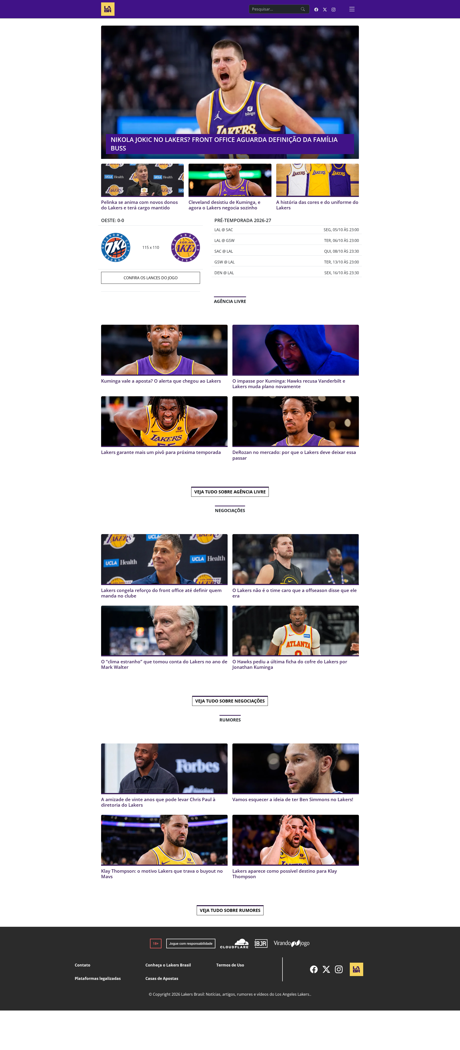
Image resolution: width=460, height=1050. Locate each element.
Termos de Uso (230, 965)
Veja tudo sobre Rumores (230, 910)
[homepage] (108, 8)
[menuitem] (314, 969)
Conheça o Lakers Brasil (168, 965)
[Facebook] (314, 969)
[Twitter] (326, 969)
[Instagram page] (333, 9)
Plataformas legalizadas (98, 978)
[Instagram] (339, 969)
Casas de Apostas (161, 978)
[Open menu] (352, 9)
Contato (82, 965)
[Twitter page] (325, 9)
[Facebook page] (316, 9)
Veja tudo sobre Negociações (230, 701)
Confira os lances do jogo (151, 277)
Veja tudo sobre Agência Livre (230, 492)
